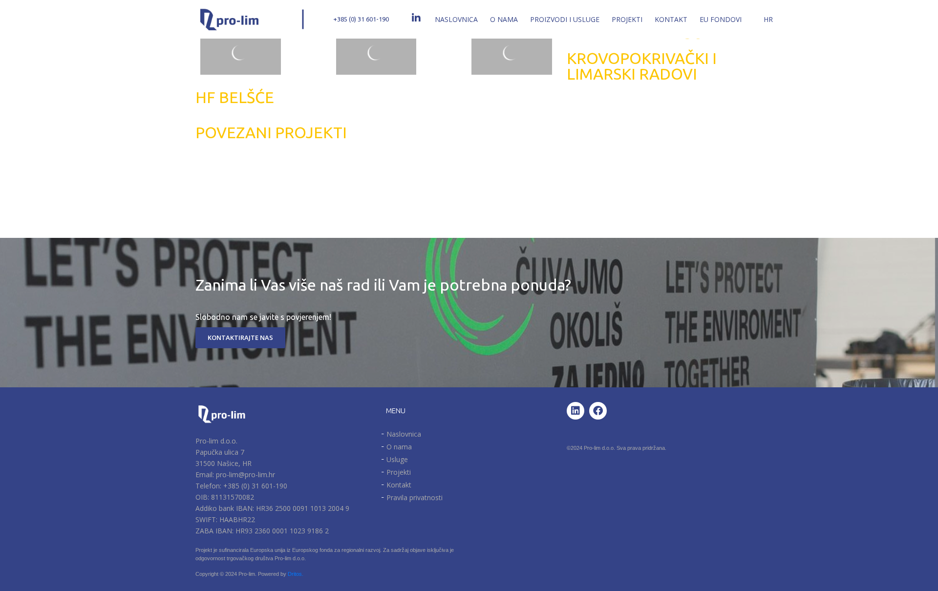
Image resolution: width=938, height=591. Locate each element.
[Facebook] (598, 411)
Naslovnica (456, 19)
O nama (504, 19)
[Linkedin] (575, 411)
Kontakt (671, 19)
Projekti (627, 19)
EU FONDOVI (721, 19)
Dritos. (295, 574)
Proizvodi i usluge (564, 19)
